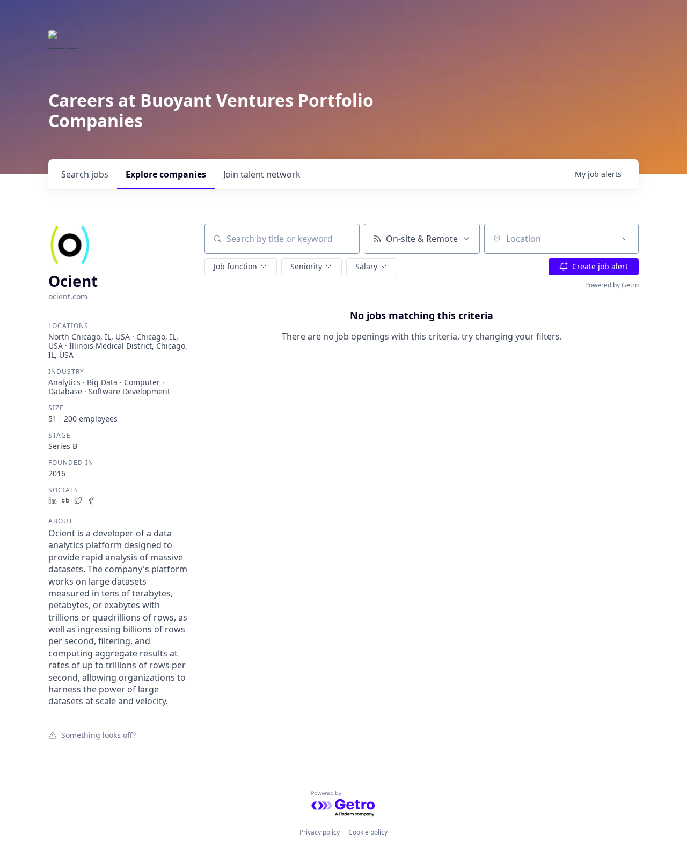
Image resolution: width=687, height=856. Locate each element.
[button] (240, 266)
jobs (84, 174)
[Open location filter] (625, 238)
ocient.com (67, 296)
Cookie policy (368, 832)
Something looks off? (98, 735)
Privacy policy (319, 832)
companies (166, 174)
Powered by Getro (612, 285)
